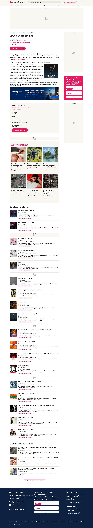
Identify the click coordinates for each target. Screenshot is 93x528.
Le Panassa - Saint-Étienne (25, 281)
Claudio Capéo (15, 118)
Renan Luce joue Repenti (25, 278)
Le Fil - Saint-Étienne (23, 317)
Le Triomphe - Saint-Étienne (25, 305)
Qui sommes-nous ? (13, 521)
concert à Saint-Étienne (18, 59)
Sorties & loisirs (55, 5)
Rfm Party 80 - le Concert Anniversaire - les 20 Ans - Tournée (34, 329)
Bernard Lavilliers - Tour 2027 (26, 341)
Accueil (11, 32)
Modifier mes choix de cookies (42, 521)
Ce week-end (35, 5)
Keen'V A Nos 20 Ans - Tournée (26, 417)
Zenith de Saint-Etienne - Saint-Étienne (22, 107)
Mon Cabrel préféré (23, 365)
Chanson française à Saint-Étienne (25, 218)
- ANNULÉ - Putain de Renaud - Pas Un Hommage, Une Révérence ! (36, 405)
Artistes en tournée (75, 5)
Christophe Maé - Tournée (25, 238)
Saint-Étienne (18, 2)
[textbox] (73, 89)
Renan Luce (21, 262)
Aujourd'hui (16, 5)
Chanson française (31, 32)
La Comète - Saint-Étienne (25, 265)
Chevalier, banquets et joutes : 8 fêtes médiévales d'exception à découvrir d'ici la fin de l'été (36, 469)
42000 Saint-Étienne (18, 109)
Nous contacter (70, 521)
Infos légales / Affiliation (24, 521)
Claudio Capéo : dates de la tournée (21, 42)
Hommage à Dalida (23, 302)
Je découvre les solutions (73, 513)
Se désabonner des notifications (58, 521)
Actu (65, 5)
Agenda (45, 5)
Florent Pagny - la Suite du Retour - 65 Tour (30, 290)
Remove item (72, 88)
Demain (25, 5)
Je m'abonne (74, 97)
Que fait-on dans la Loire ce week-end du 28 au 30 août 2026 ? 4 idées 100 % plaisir (37, 448)
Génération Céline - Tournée (26, 210)
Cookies (32, 521)
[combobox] (74, 88)
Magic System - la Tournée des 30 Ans (28, 393)
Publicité (82, 521)
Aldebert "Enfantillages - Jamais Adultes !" (30, 381)
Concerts (25, 32)
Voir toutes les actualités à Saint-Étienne (34, 480)
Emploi (77, 521)
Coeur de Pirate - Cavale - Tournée (27, 314)
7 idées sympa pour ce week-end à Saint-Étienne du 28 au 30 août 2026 (38, 457)
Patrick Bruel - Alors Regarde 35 (27, 250)
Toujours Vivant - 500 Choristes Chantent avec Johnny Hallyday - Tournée (38, 353)
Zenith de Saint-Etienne (18, 40)
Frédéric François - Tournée (25, 429)
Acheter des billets (18, 48)
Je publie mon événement (73, 502)
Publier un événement (71, 2)
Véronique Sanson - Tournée (26, 222)
